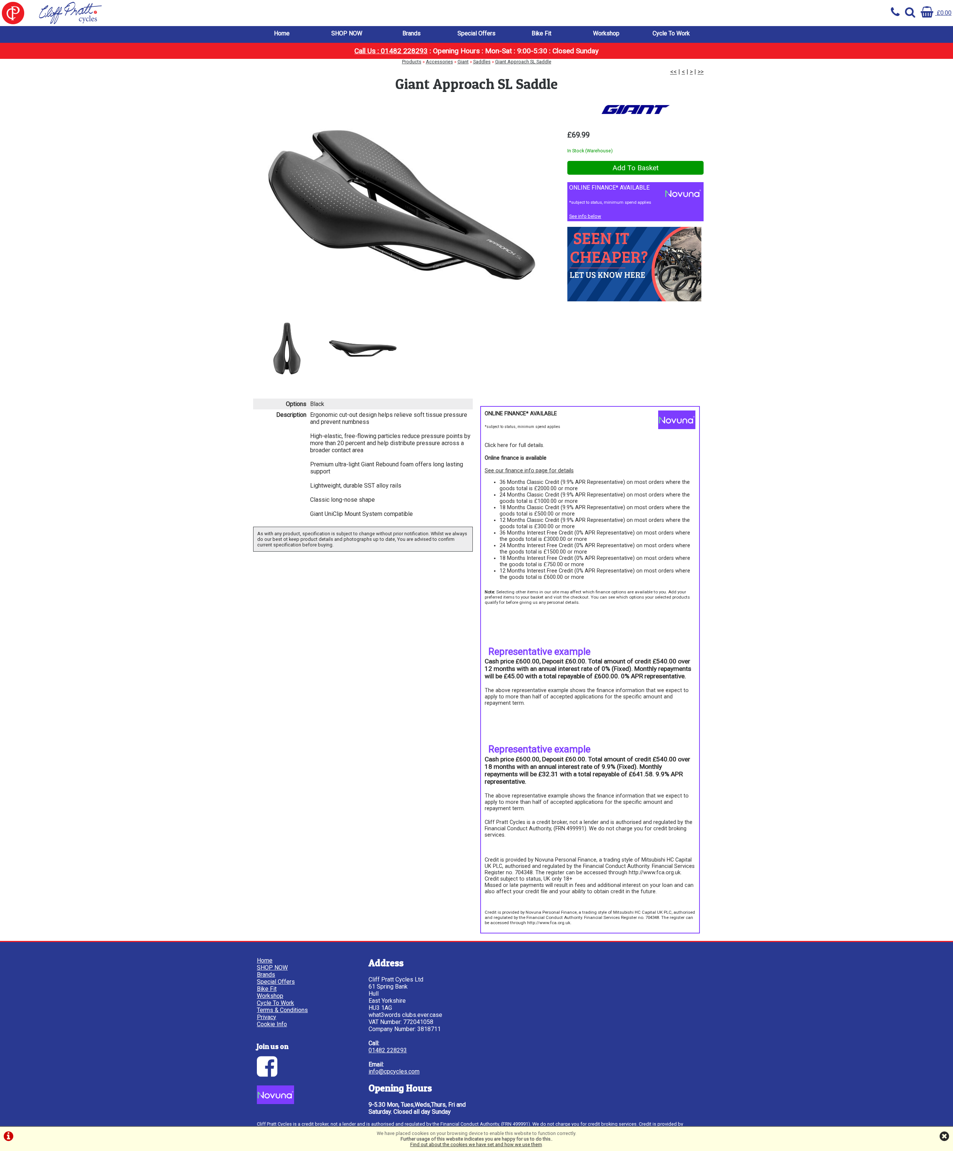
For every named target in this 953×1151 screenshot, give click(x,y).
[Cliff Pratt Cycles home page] (238, 13)
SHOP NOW (346, 33)
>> (701, 71)
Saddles (482, 61)
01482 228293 (388, 1050)
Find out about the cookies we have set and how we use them (476, 1144)
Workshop (606, 33)
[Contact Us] (634, 299)
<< (673, 71)
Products (411, 61)
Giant (463, 61)
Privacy (266, 1017)
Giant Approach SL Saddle (523, 61)
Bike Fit (541, 33)
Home (282, 33)
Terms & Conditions (282, 1010)
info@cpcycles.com (394, 1071)
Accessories (439, 61)
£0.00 (943, 12)
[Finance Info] (275, 1102)
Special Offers (476, 33)
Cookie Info (272, 1024)
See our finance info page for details (529, 470)
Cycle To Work (671, 33)
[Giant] (635, 109)
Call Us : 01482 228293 (391, 51)
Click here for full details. (514, 445)
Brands (411, 33)
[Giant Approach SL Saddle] (400, 206)
